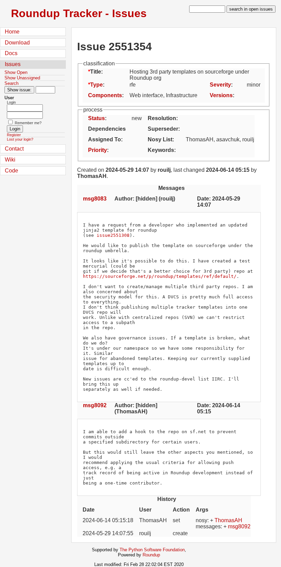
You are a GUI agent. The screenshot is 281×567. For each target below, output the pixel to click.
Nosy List (160, 139)
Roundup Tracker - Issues (79, 13)
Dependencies (107, 129)
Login (11, 102)
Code (11, 170)
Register (14, 135)
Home (12, 32)
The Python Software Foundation (152, 549)
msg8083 (95, 199)
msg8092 (95, 405)
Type (96, 85)
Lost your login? (20, 139)
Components (105, 95)
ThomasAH (228, 520)
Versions (221, 95)
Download (17, 43)
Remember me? (28, 123)
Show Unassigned (22, 77)
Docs (11, 53)
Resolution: (163, 118)
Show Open (15, 72)
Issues (13, 64)
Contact (14, 149)
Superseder (163, 129)
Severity (220, 85)
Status (96, 118)
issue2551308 (113, 235)
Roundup (151, 554)
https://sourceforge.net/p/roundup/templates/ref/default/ (159, 276)
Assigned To (104, 139)
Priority (97, 150)
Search (11, 83)
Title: (96, 72)
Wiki (10, 160)
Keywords (161, 150)
